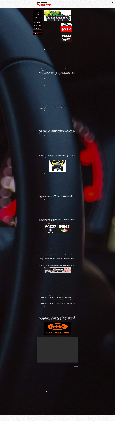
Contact (36, 33)
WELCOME (36, 17)
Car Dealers (37, 31)
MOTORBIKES (37, 22)
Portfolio (36, 28)
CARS (35, 20)
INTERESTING (37, 25)
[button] (64, 6)
